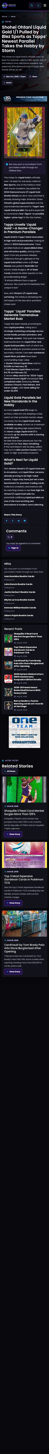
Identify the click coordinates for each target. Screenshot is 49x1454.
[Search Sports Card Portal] (31, 5)
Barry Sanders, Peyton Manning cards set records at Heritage (28, 704)
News (13, 16)
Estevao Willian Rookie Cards (20, 607)
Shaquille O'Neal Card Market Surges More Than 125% (28, 636)
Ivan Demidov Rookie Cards (19, 576)
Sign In (14, 547)
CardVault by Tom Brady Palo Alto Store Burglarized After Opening (28, 663)
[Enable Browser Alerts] (38, 5)
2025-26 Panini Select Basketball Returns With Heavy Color (27, 690)
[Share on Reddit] (18, 520)
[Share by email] (24, 520)
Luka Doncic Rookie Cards (18, 584)
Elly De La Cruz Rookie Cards (19, 599)
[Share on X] (12, 520)
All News (11, 771)
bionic (9, 83)
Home (4, 16)
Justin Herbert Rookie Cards (19, 592)
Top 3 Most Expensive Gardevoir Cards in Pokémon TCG (25, 650)
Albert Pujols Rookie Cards (18, 615)
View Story (14, 834)
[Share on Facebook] (6, 520)
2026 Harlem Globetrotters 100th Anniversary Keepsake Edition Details (28, 677)
